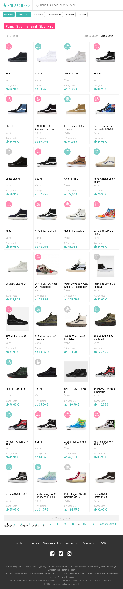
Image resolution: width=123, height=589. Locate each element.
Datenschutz (89, 543)
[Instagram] (69, 554)
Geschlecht (53, 14)
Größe (37, 14)
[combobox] (74, 5)
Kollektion (23, 14)
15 (84, 523)
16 (92, 523)
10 (73, 523)
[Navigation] (119, 5)
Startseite (9, 526)
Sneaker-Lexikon (52, 543)
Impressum (72, 543)
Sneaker (23, 526)
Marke (7, 14)
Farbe (69, 14)
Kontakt (20, 543)
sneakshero (17, 5)
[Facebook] (52, 554)
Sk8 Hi (44, 526)
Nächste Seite (106, 523)
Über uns (34, 543)
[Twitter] (61, 554)
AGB (103, 543)
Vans (34, 526)
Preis (81, 14)
